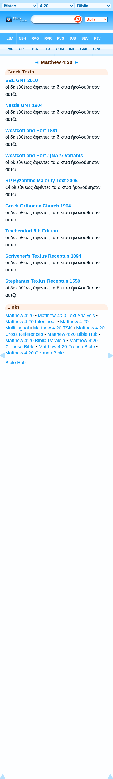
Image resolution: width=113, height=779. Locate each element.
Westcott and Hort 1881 (31, 130)
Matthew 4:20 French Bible (67, 346)
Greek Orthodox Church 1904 (38, 205)
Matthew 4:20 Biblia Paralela (35, 340)
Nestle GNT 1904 (24, 105)
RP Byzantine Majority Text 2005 (41, 180)
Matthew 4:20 (19, 315)
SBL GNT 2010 (21, 80)
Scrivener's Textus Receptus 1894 (43, 256)
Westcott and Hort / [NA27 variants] (45, 155)
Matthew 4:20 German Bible (34, 353)
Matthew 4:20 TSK (52, 328)
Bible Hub (15, 362)
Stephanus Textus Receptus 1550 (42, 281)
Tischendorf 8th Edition (31, 230)
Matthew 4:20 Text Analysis (66, 315)
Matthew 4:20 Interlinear (30, 321)
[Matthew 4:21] (106, 367)
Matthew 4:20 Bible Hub (72, 334)
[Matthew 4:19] (6, 367)
